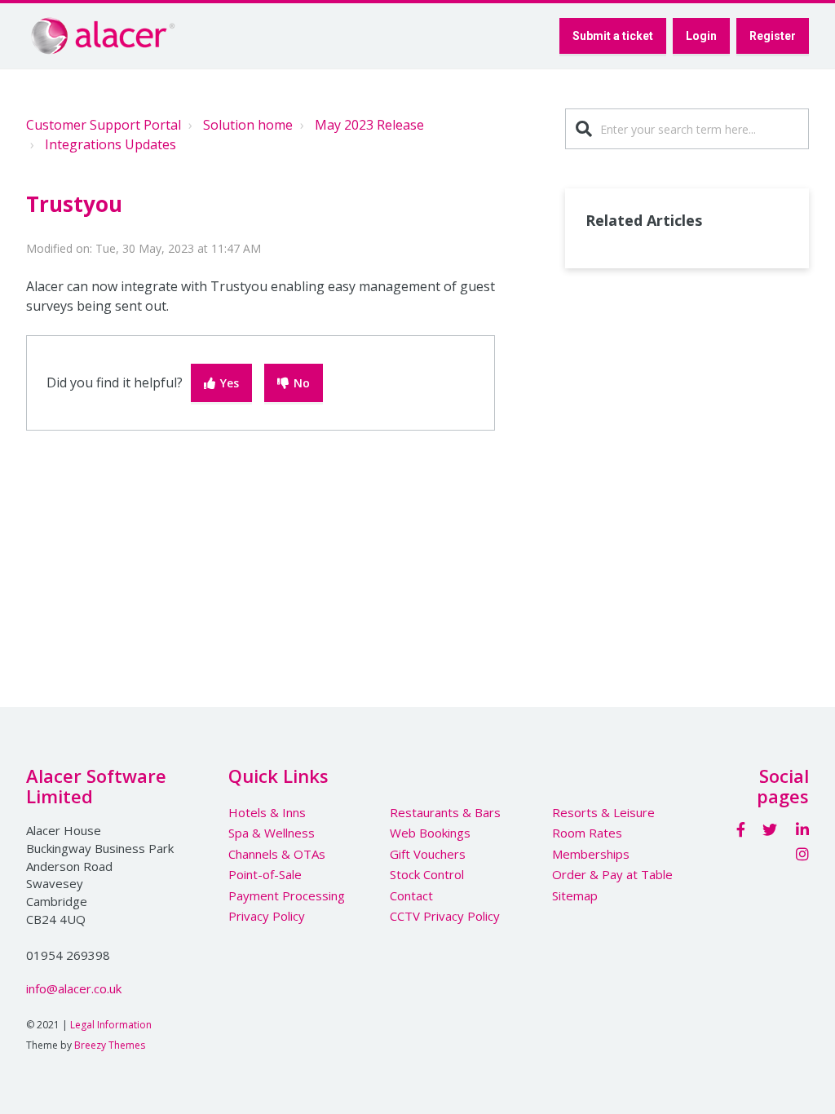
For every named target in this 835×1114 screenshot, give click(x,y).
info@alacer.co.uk (73, 988)
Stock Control (427, 874)
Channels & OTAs (276, 854)
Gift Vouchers (428, 854)
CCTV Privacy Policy (445, 916)
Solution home (248, 125)
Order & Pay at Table (612, 874)
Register (772, 35)
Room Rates (587, 832)
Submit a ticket (612, 35)
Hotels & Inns (267, 812)
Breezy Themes (109, 1045)
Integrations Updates (110, 144)
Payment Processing (286, 895)
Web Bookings (430, 832)
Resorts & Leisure (603, 812)
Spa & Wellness (271, 832)
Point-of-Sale (265, 874)
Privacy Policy (266, 916)
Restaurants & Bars (445, 812)
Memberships (591, 854)
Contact (411, 895)
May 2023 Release (369, 125)
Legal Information (111, 1025)
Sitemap (575, 895)
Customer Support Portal (103, 125)
